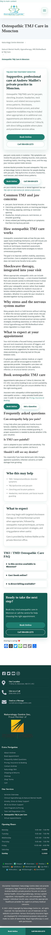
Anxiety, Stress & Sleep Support (16, 801)
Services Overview (11, 794)
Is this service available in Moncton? (20, 565)
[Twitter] (9, 674)
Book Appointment (11, 756)
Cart (5, 783)
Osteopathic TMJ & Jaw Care (15, 814)
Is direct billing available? (21, 583)
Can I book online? (17, 575)
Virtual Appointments (12, 818)
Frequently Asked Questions (15, 759)
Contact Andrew (10, 766)
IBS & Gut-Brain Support (13, 804)
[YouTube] (14, 674)
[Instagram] (18, 674)
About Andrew (10, 753)
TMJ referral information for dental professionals (22, 190)
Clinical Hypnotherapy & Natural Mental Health (23, 798)
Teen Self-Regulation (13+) (14, 811)
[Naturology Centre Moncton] (14, 10)
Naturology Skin (10, 769)
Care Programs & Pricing (13, 808)
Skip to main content (8, 1)
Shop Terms (9, 779)
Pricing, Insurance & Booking (15, 763)
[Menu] (44, 10)
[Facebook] (4, 674)
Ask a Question (30, 406)
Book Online (25, 137)
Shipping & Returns (12, 773)
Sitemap (7, 776)
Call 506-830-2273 (25, 144)
